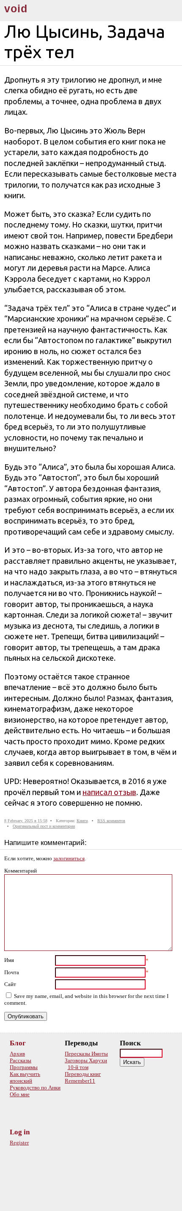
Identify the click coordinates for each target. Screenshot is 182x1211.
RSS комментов (111, 820)
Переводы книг (83, 1074)
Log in (20, 1132)
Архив (17, 1053)
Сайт (10, 984)
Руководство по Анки (35, 1087)
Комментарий (20, 870)
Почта (11, 972)
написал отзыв (109, 792)
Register (19, 1142)
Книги (82, 820)
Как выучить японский (25, 1077)
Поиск (130, 1043)
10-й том (78, 1067)
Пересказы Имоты (86, 1053)
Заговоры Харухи (86, 1060)
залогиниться (69, 858)
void (16, 8)
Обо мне (20, 1094)
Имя (9, 960)
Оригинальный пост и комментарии (44, 826)
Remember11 (80, 1081)
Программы (24, 1067)
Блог (18, 1043)
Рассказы (20, 1060)
